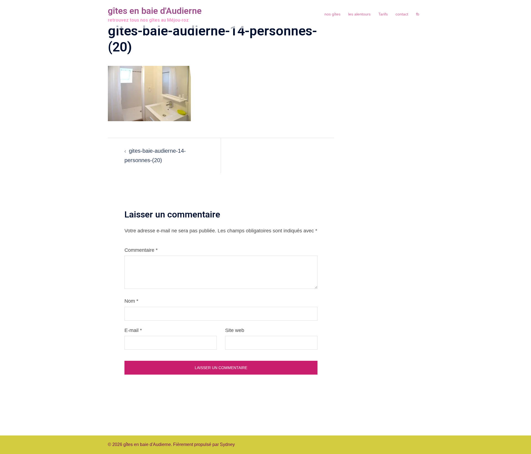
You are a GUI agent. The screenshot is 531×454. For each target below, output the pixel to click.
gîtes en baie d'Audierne (155, 11)
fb (417, 14)
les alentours (359, 14)
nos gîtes (332, 14)
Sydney (227, 444)
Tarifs (383, 14)
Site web (234, 330)
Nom (131, 301)
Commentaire (141, 250)
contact (401, 14)
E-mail (133, 330)
